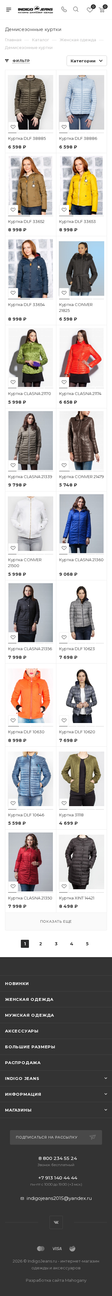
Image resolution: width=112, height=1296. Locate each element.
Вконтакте (56, 1222)
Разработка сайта (56, 1280)
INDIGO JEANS (22, 1078)
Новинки (17, 983)
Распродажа (23, 1062)
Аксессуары (22, 1030)
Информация (23, 1094)
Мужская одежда (29, 1015)
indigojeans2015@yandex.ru (59, 1198)
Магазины (18, 1109)
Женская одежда (29, 999)
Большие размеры (30, 1046)
